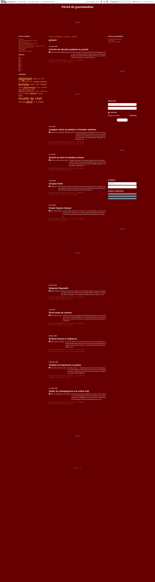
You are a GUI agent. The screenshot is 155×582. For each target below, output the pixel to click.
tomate (23, 84)
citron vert (21, 89)
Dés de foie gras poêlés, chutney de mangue (27, 40)
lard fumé (21, 102)
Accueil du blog (111, 40)
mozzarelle (44, 87)
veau (19, 81)
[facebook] (101, 2)
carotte (37, 91)
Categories (67, 36)
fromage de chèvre (27, 81)
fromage (20, 87)
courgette (43, 84)
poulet (32, 84)
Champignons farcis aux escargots (25, 51)
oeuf (29, 102)
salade (38, 87)
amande (41, 102)
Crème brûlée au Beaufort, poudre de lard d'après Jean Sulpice (31, 45)
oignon (25, 78)
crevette (20, 93)
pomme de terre (24, 91)
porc (33, 91)
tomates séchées (40, 82)
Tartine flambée (21, 49)
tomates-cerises (30, 89)
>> (80, 468)
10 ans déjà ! (21, 39)
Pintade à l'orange (22, 48)
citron (33, 93)
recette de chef (30, 98)
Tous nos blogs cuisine (92, 1)
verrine (35, 102)
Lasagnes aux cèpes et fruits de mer (26, 47)
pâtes (20, 96)
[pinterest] (107, 2)
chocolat (40, 93)
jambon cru (36, 78)
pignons (43, 78)
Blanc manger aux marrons (24, 41)
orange (26, 93)
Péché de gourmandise (55, 36)
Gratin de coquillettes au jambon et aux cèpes (27, 43)
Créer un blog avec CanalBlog (114, 41)
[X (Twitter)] (104, 2)
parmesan (29, 87)
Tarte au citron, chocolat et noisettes (25, 44)
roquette (37, 84)
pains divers (43, 91)
